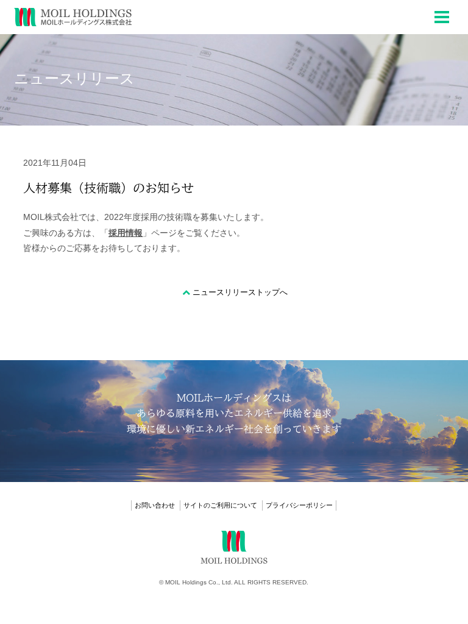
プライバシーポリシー (299, 505)
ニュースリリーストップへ (240, 292)
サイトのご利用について (220, 505)
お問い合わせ (155, 505)
